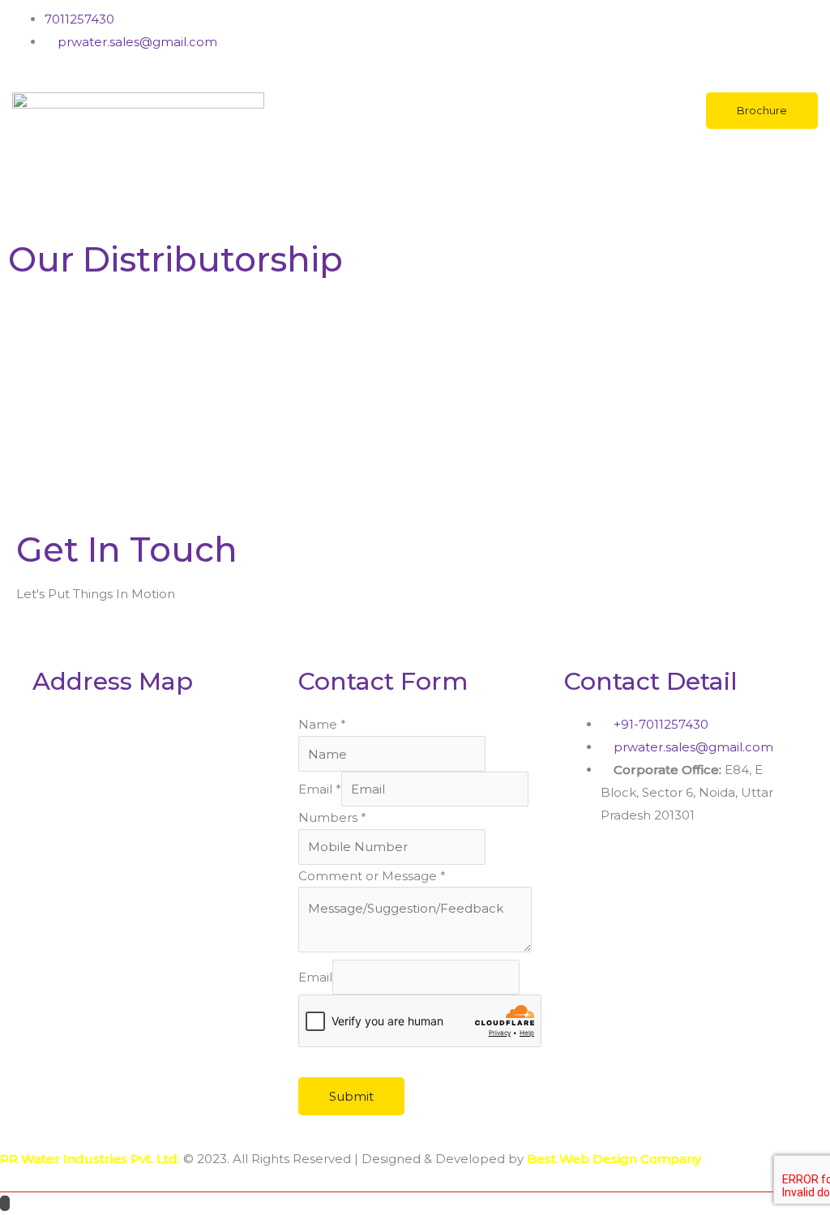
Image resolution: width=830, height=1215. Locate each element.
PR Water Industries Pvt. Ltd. (90, 1158)
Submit (351, 1096)
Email (319, 789)
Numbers (332, 817)
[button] (415, 205)
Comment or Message (372, 875)
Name (322, 724)
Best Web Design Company (614, 1158)
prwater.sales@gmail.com (135, 41)
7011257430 (79, 19)
